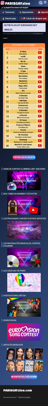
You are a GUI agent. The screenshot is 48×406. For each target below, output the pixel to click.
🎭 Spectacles (26, 12)
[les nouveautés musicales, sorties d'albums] (24, 258)
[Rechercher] (41, 2)
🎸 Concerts (8, 12)
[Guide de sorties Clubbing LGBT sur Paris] (24, 181)
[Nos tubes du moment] (24, 205)
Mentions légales (24, 397)
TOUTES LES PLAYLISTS (24, 157)
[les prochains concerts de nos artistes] (24, 230)
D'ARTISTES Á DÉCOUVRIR (25, 377)
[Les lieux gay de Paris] (24, 282)
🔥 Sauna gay (9, 18)
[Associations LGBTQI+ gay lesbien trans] (24, 307)
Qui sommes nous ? (10, 397)
